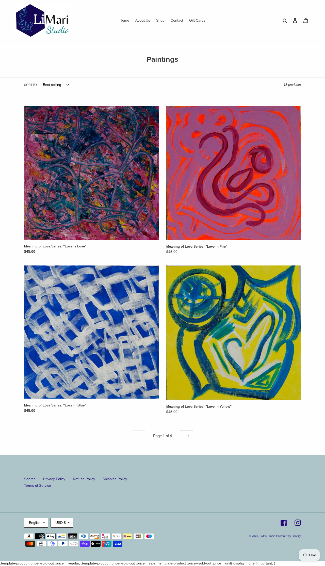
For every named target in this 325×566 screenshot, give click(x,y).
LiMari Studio (267, 536)
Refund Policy (84, 479)
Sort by (30, 85)
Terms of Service (37, 485)
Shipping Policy (115, 479)
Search (30, 479)
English (35, 523)
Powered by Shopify (288, 536)
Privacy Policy (54, 479)
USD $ (60, 523)
